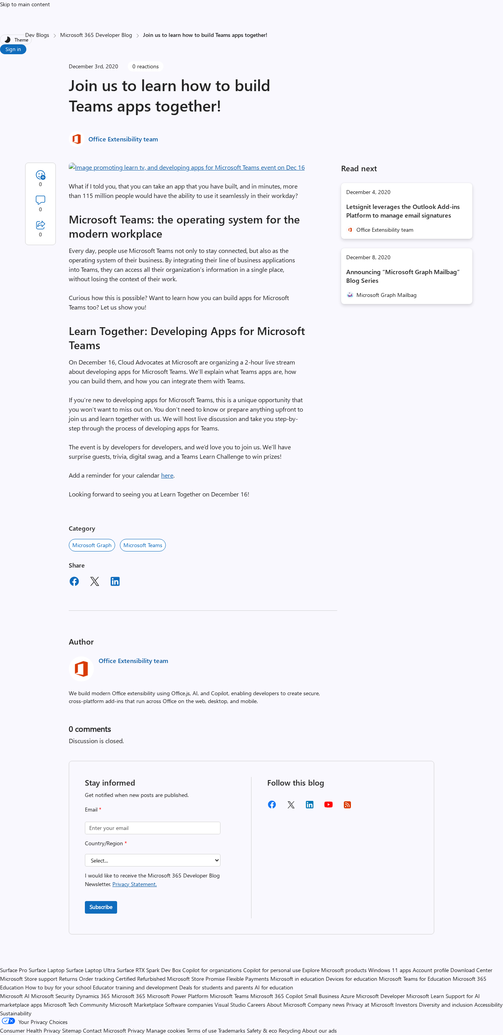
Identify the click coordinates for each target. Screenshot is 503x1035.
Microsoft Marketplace (136, 1004)
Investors (406, 1004)
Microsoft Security (52, 996)
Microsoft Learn (425, 996)
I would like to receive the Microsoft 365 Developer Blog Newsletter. (152, 880)
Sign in (13, 49)
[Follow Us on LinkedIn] (309, 807)
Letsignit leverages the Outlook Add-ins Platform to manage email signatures (403, 210)
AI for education (274, 987)
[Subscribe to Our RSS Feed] (347, 807)
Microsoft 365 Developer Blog (96, 34)
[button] (187, 167)
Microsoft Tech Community (76, 1004)
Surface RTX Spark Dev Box (149, 970)
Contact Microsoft (104, 1030)
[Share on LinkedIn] (115, 582)
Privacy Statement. (134, 884)
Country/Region (106, 843)
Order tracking (96, 978)
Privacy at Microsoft (370, 1004)
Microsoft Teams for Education (415, 978)
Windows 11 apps (389, 970)
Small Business (322, 996)
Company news (326, 1004)
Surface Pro (13, 970)
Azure (347, 996)
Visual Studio (230, 1004)
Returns (68, 978)
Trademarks (231, 1030)
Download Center (471, 970)
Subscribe (101, 906)
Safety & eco (262, 1030)
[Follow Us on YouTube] (328, 807)
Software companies (189, 1004)
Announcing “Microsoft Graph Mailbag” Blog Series (403, 275)
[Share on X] (94, 582)
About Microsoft (286, 1004)
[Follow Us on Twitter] (291, 807)
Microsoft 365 (128, 996)
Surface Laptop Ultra (90, 970)
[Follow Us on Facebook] (272, 807)
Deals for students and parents (216, 987)
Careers (256, 1004)
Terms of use (202, 1030)
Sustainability (15, 1013)
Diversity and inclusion (446, 1004)
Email (93, 809)
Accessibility (488, 1004)
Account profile (431, 970)
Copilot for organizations (212, 970)
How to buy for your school (58, 987)
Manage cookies (165, 1030)
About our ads (319, 1030)
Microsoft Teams (142, 545)
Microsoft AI (14, 996)
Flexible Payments (247, 978)
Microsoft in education (297, 978)
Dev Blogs (37, 34)
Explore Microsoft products (334, 970)
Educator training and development (135, 987)
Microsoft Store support (28, 978)
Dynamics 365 (93, 996)
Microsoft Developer (380, 996)
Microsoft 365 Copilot (276, 996)
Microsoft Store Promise (196, 978)
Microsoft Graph (92, 545)
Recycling (290, 1030)
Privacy (137, 1030)
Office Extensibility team (123, 139)
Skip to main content (25, 4)
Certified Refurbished (140, 978)
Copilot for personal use (272, 970)
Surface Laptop (46, 970)
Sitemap (71, 1030)
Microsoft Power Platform (177, 996)
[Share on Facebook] (74, 582)
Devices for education (351, 978)
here (167, 475)
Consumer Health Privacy (30, 1030)
